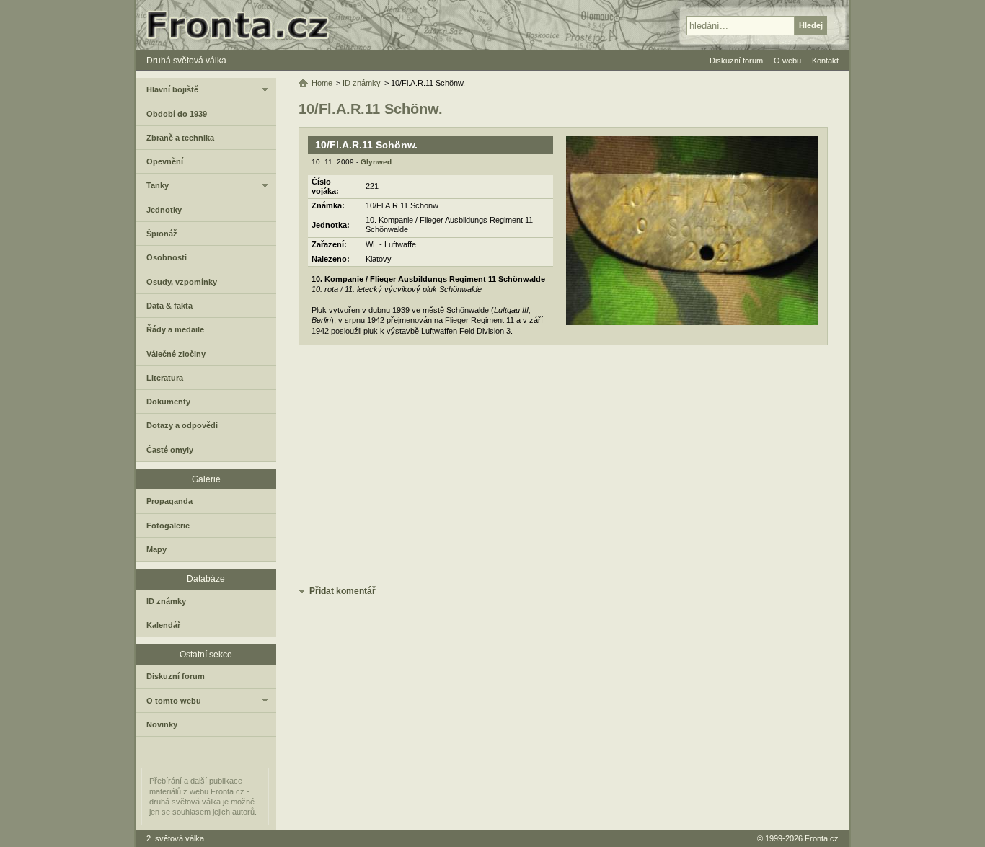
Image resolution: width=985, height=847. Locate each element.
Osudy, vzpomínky (181, 282)
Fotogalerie (168, 525)
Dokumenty (168, 401)
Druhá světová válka (186, 61)
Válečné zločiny (176, 354)
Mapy (156, 549)
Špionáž (161, 233)
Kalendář (163, 625)
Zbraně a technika (180, 137)
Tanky (157, 185)
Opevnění (164, 161)
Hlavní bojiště (172, 89)
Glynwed (376, 162)
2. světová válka (175, 838)
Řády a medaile (175, 329)
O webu (787, 60)
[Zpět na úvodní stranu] (244, 25)
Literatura (164, 377)
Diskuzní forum (175, 676)
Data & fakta (169, 305)
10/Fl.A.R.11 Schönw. (366, 145)
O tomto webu (173, 700)
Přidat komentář (342, 591)
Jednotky (164, 209)
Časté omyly (169, 449)
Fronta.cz (822, 838)
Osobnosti (166, 257)
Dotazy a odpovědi (182, 425)
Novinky (161, 724)
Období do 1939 (176, 114)
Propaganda (169, 501)
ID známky (362, 83)
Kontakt (825, 60)
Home (322, 83)
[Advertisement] (563, 468)
